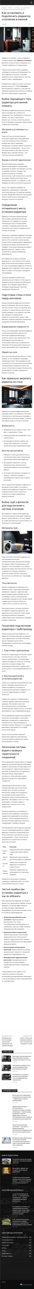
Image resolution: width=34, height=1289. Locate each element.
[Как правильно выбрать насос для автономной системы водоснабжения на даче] (6, 1068)
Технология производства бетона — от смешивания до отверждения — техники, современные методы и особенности (20, 1197)
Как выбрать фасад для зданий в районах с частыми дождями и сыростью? (22, 1160)
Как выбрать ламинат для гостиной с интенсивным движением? (20, 1170)
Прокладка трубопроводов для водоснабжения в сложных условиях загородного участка (21, 1058)
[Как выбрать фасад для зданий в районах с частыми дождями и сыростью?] (6, 1161)
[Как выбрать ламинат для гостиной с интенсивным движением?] (6, 1170)
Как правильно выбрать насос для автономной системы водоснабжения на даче (21, 1067)
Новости (10, 8)
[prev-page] (3, 1085)
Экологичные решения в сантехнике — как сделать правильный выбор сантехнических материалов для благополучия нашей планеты (22, 1128)
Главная (4, 8)
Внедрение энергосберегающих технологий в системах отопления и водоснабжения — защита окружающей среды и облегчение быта (22, 1141)
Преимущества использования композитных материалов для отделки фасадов (7, 1041)
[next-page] (6, 1085)
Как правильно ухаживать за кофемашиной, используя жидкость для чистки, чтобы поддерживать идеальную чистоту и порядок (21, 1210)
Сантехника (17, 8)
